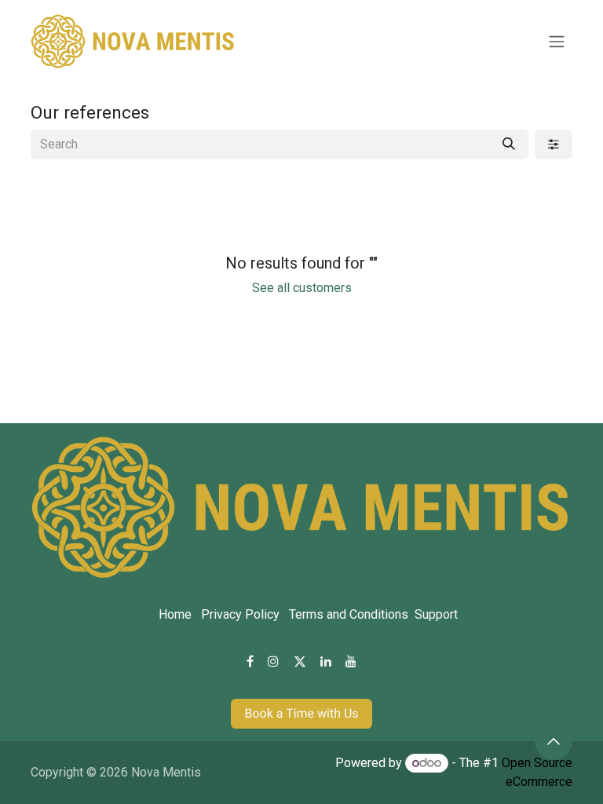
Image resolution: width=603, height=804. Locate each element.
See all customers (302, 287)
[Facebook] (250, 661)
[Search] (508, 144)
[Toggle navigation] (556, 42)
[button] (553, 741)
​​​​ (301, 713)
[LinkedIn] (325, 661)
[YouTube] (351, 661)
